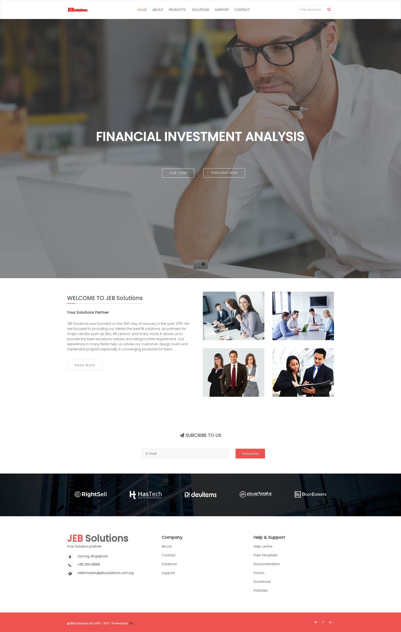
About (167, 546)
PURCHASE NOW (224, 173)
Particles (261, 590)
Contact (168, 555)
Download (262, 581)
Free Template (265, 555)
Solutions (169, 564)
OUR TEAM (178, 173)
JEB (131, 623)
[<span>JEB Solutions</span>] (75, 9)
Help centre (263, 546)
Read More (85, 365)
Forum (259, 573)
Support (168, 573)
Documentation (267, 564)
